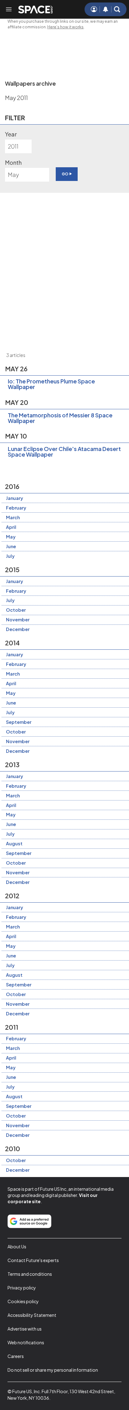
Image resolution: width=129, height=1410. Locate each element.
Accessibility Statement (32, 1315)
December (17, 629)
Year (11, 134)
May (11, 536)
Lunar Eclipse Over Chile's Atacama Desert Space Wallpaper (64, 451)
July (10, 556)
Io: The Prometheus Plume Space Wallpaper (51, 383)
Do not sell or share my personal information (53, 1370)
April (11, 527)
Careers (16, 1356)
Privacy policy (22, 1287)
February (16, 507)
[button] (117, 9)
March (13, 517)
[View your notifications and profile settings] (105, 9)
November (17, 619)
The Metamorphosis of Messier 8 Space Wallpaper (60, 417)
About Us (17, 1246)
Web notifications (26, 1342)
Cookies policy (23, 1301)
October (16, 610)
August (14, 843)
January (14, 498)
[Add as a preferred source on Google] (29, 1221)
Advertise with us (25, 1329)
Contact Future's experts (33, 1260)
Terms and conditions (30, 1274)
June (11, 546)
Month (13, 162)
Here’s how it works (65, 27)
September (18, 722)
